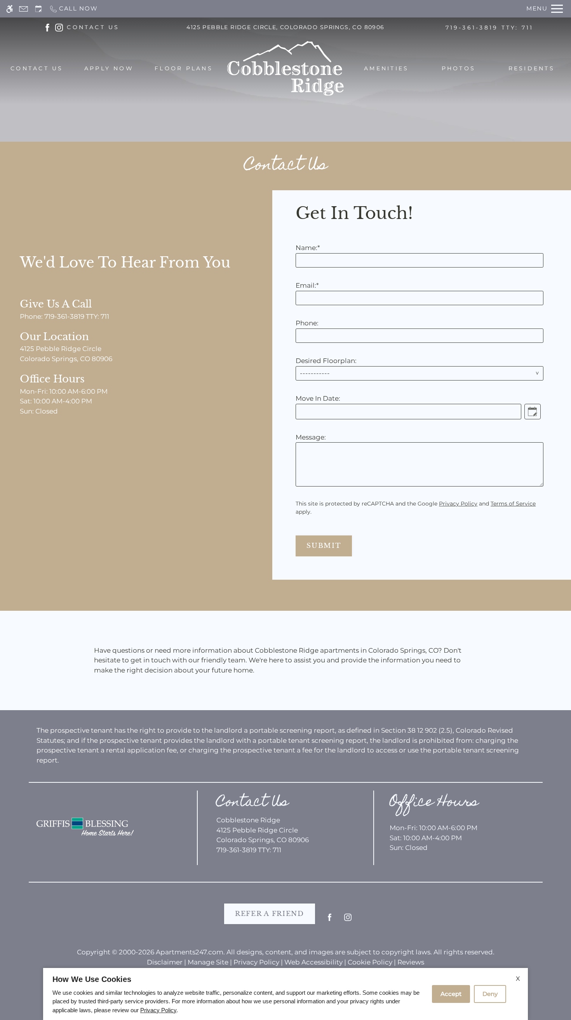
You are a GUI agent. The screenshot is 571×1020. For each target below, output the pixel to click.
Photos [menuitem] (458, 68)
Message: (311, 437)
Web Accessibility (313, 962)
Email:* (307, 285)
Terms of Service (513, 503)
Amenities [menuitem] (386, 68)
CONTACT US (93, 27)
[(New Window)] (47, 27)
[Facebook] (329, 920)
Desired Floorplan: (326, 361)
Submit (323, 546)
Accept (450, 993)
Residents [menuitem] (531, 68)
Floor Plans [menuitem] (184, 68)
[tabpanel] (422, 377)
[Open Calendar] (532, 411)
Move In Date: (318, 398)
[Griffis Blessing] (85, 827)
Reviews (410, 962)
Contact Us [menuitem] (36, 68)
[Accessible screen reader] (9, 9)
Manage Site (208, 962)
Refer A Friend (269, 914)
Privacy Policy (458, 503)
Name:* (308, 248)
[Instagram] (348, 920)
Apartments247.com (189, 952)
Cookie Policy (370, 962)
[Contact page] (23, 9)
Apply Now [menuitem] (109, 68)
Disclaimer (165, 962)
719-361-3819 (490, 27)
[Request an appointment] (38, 9)
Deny (490, 993)
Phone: (307, 323)
